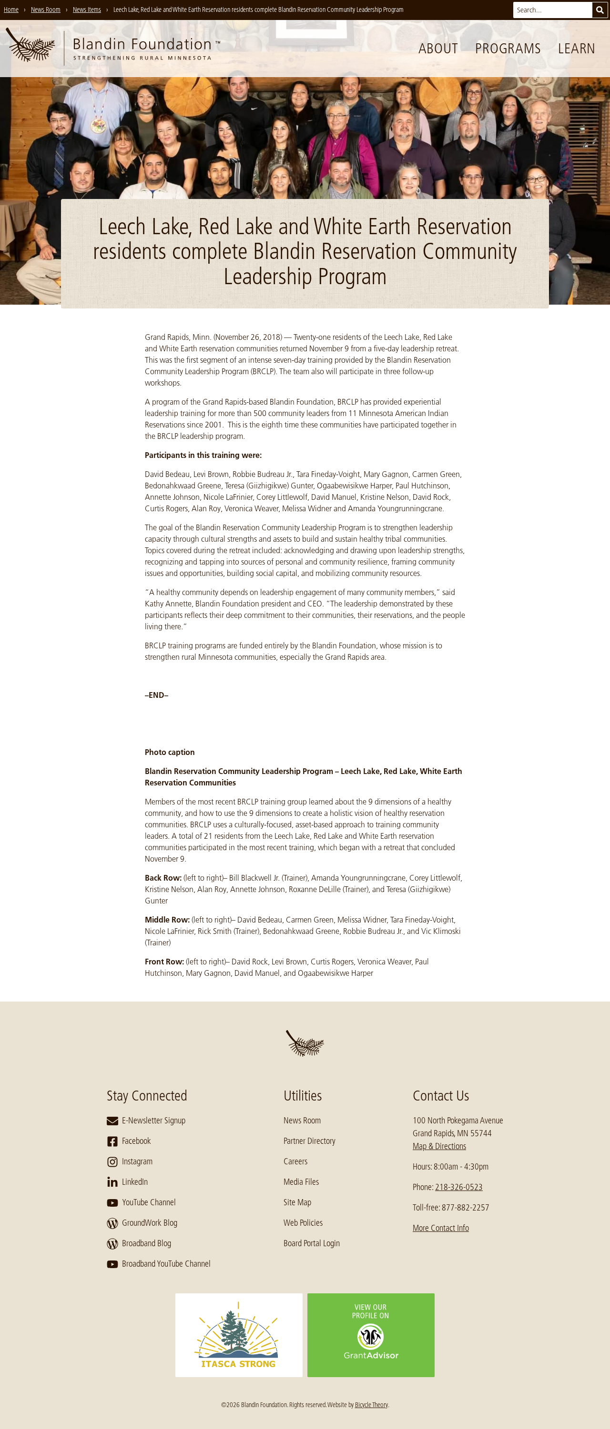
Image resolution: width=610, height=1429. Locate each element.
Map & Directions (439, 1146)
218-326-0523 (459, 1187)
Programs (508, 48)
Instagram (137, 1161)
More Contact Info (441, 1228)
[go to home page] (113, 48)
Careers (295, 1161)
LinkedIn (135, 1182)
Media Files (301, 1182)
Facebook (136, 1141)
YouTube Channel (149, 1202)
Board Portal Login (312, 1243)
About (438, 48)
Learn (577, 48)
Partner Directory (310, 1141)
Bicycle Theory (371, 1404)
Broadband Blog (146, 1243)
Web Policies (303, 1223)
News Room (302, 1120)
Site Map (297, 1202)
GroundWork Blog (149, 1223)
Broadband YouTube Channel (166, 1264)
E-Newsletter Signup (153, 1120)
